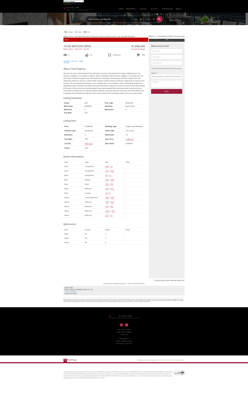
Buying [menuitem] (143, 9)
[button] (121, 325)
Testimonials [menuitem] (167, 9)
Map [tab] (81, 61)
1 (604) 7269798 (70, 291)
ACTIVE (154, 14)
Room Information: (73, 156)
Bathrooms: (69, 224)
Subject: (153, 73)
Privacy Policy (161, 360)
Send (167, 91)
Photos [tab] (74, 61)
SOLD (161, 14)
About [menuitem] (178, 9)
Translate (78, 4)
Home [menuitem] (120, 9)
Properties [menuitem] (130, 9)
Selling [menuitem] (154, 9)
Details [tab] (66, 61)
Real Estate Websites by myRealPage (175, 360)
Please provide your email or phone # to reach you (167, 68)
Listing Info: (69, 120)
